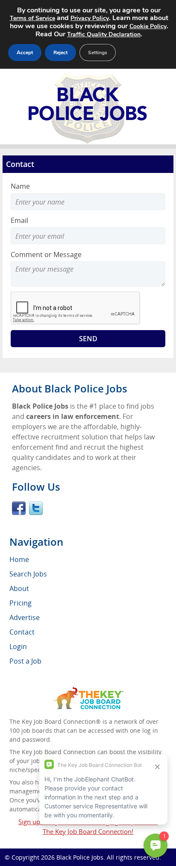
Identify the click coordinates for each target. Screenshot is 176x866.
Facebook (19, 508)
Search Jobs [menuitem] (28, 574)
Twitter (36, 508)
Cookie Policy (148, 26)
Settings (97, 52)
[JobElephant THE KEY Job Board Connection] (88, 691)
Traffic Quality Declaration (104, 34)
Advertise (24, 617)
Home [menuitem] (19, 559)
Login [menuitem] (18, 646)
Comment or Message (46, 254)
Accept (25, 52)
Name (20, 186)
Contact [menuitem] (22, 632)
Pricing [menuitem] (20, 603)
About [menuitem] (19, 588)
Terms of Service (32, 18)
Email (19, 220)
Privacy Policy (89, 18)
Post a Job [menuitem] (25, 661)
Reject (60, 52)
